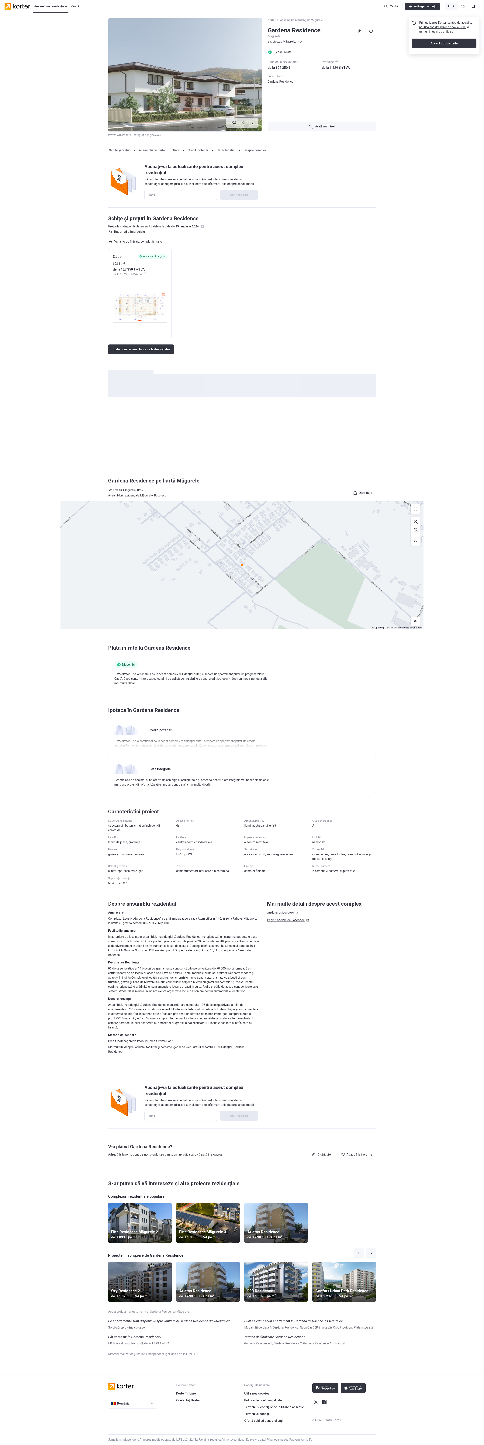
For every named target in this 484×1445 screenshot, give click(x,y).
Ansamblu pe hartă (152, 150)
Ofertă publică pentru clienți (263, 1421)
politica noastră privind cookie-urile (442, 27)
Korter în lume (186, 1393)
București (160, 495)
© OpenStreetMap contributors (406, 628)
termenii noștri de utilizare (436, 31)
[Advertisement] (242, 437)
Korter (272, 20)
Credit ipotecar (198, 150)
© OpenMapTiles (380, 628)
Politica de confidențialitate (263, 1400)
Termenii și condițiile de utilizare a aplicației (274, 1407)
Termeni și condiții (257, 1414)
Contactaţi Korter (188, 1400)
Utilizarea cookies (256, 1393)
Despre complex (255, 150)
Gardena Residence (280, 81)
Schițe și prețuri (120, 150)
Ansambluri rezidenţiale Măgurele (301, 20)
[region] (242, 565)
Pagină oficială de (286, 920)
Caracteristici (226, 150)
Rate (176, 150)
